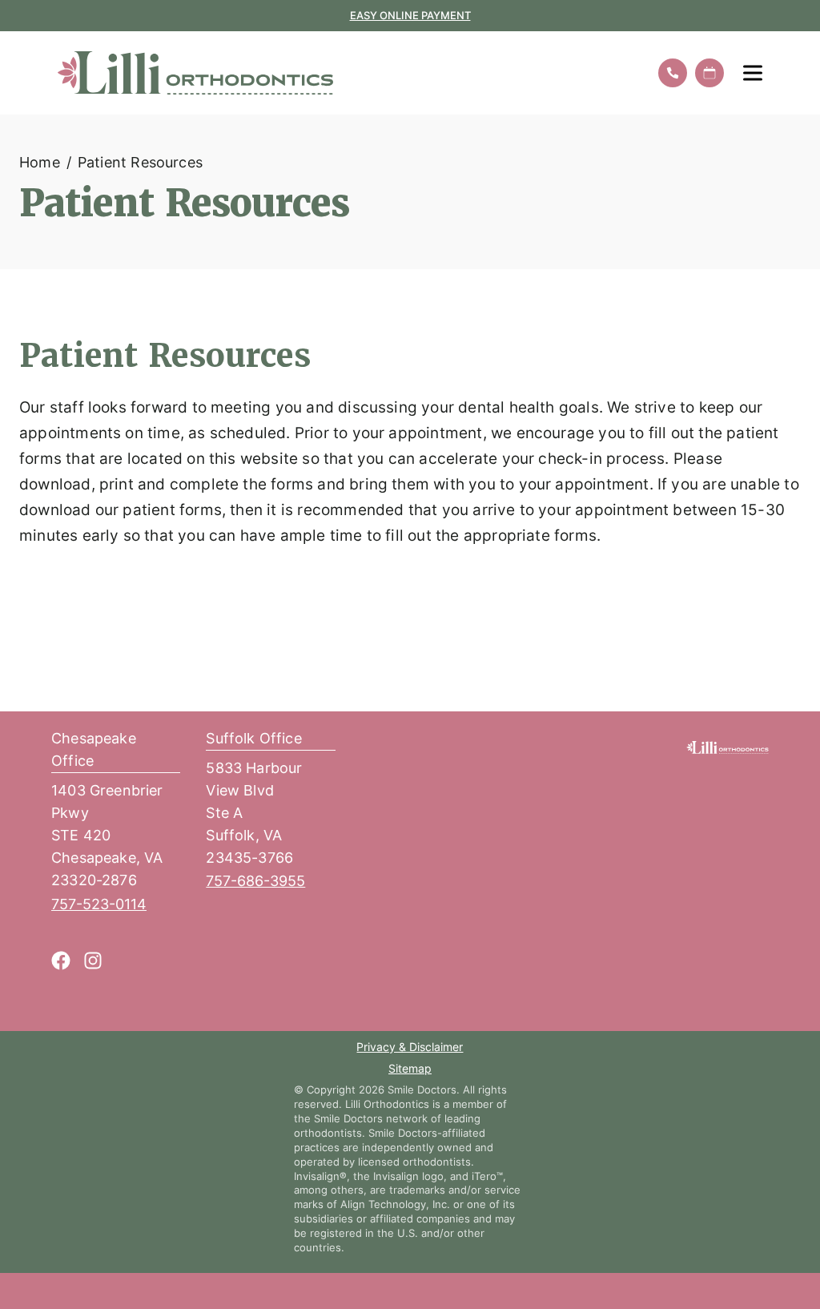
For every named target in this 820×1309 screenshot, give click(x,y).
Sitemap (410, 1069)
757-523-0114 (99, 904)
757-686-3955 (255, 881)
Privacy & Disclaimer (409, 1048)
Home (39, 161)
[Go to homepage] (346, 73)
